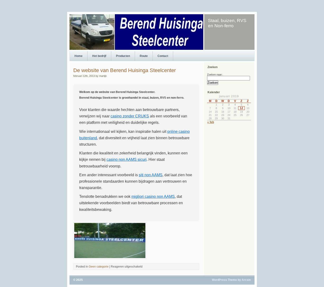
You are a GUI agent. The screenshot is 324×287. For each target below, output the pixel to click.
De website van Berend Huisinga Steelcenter (124, 70)
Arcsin (246, 280)
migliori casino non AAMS (153, 196)
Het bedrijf (99, 56)
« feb (210, 122)
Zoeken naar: (214, 74)
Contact (162, 56)
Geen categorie (99, 266)
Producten (123, 56)
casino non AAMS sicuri (126, 159)
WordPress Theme (224, 280)
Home (78, 56)
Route (144, 56)
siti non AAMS (150, 175)
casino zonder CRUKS (130, 116)
